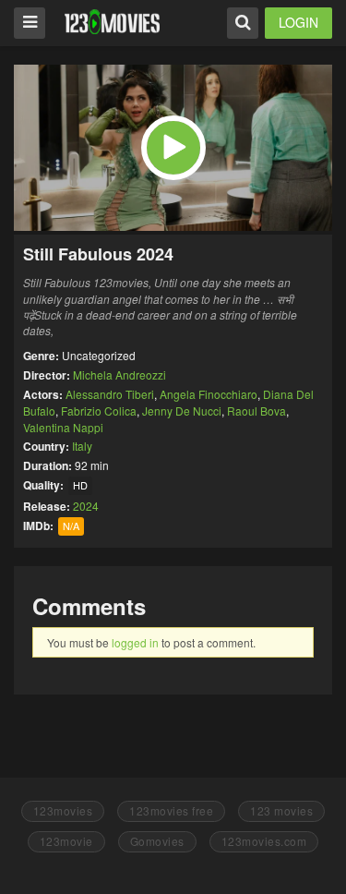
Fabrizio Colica (99, 410)
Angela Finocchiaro (208, 394)
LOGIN (298, 22)
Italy (82, 445)
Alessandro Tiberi (110, 394)
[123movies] (112, 21)
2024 (86, 505)
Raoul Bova (256, 410)
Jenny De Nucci (181, 410)
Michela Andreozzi (119, 374)
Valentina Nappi (63, 427)
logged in (135, 642)
